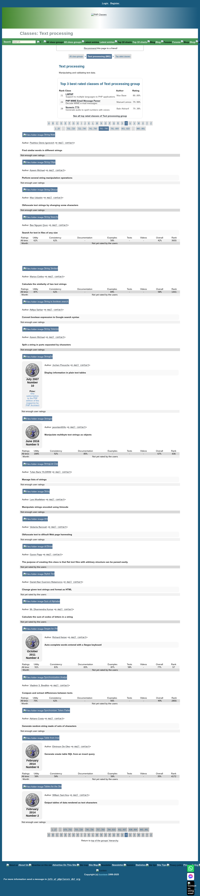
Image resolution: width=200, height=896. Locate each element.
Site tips (161, 865)
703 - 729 (79, 830)
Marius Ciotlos (37, 276)
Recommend (90, 48)
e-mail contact (65, 143)
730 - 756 (89, 830)
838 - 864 (133, 830)
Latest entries (107, 42)
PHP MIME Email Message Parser (83, 101)
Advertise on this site (64, 865)
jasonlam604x (59, 427)
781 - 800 (115, 128)
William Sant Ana (60, 795)
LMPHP (69, 94)
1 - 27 (54, 830)
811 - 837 (122, 830)
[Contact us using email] (192, 888)
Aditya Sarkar (36, 309)
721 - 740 (82, 128)
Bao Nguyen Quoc (39, 225)
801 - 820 (126, 128)
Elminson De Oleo (61, 746)
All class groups (72, 42)
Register (114, 3)
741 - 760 (93, 128)
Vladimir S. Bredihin (39, 685)
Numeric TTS (72, 107)
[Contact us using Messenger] (190, 878)
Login (105, 3)
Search (7, 41)
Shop (192, 42)
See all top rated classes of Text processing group (100, 116)
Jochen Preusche (61, 365)
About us (23, 865)
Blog (158, 42)
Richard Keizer (59, 637)
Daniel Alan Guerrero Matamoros (46, 582)
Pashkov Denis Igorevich (42, 143)
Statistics (141, 865)
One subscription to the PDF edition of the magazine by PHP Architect (32, 399)
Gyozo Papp (36, 554)
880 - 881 (141, 128)
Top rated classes (122, 56)
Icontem (103, 874)
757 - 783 (100, 830)
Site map (93, 865)
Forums (176, 42)
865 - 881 (144, 830)
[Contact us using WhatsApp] (190, 870)
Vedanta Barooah (38, 527)
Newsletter (117, 865)
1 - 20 (57, 128)
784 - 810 (111, 830)
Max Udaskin (36, 197)
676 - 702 (68, 830)
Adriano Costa (37, 718)
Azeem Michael (37, 170)
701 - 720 (71, 128)
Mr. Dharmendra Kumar (41, 609)
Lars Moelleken (37, 499)
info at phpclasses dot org (64, 879)
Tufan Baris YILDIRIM (40, 472)
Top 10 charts (139, 42)
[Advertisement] (100, 257)
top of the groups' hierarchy (104, 840)
